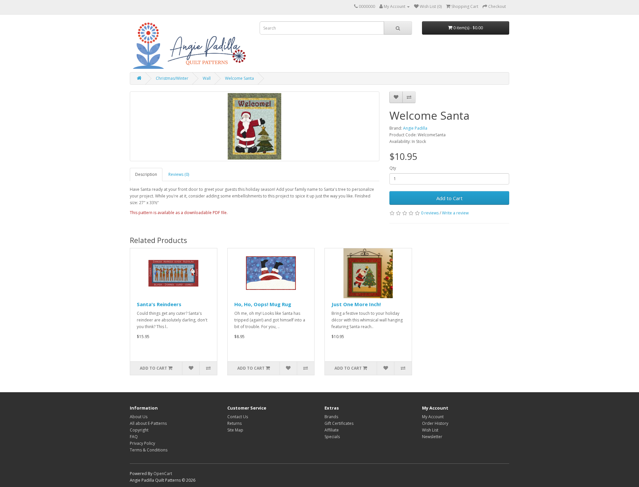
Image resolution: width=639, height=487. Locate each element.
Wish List (430, 430)
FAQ (134, 436)
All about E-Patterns (148, 423)
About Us (138, 417)
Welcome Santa (239, 78)
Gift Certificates (338, 423)
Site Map (235, 430)
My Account (433, 417)
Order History (435, 423)
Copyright (139, 430)
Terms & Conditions (148, 450)
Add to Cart (449, 198)
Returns (234, 423)
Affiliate (331, 430)
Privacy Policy (142, 443)
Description (146, 174)
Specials (332, 436)
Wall (207, 78)
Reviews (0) (178, 174)
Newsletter (432, 436)
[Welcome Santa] (254, 126)
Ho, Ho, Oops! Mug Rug (262, 304)
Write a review (455, 213)
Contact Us (237, 417)
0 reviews (430, 213)
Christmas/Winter (172, 78)
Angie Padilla (415, 128)
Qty (392, 168)
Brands (331, 417)
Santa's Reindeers (159, 304)
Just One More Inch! (356, 304)
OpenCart (162, 473)
